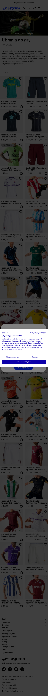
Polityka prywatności (38, 333)
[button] (5, 332)
